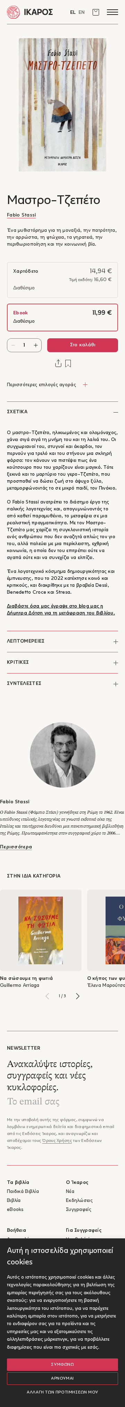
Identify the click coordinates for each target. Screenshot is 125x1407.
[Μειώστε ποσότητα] (13, 345)
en (81, 12)
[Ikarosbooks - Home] (34, 12)
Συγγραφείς (78, 1209)
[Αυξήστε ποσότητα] (35, 345)
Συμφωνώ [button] (62, 1365)
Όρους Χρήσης (57, 1141)
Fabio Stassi (21, 215)
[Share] (58, 363)
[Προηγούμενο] (47, 996)
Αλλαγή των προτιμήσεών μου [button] (62, 1392)
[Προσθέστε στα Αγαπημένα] (68, 363)
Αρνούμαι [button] (62, 1378)
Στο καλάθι (82, 345)
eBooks (15, 1209)
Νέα (70, 1191)
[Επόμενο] (78, 996)
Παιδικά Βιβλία (23, 1191)
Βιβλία (14, 1200)
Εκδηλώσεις (79, 1200)
